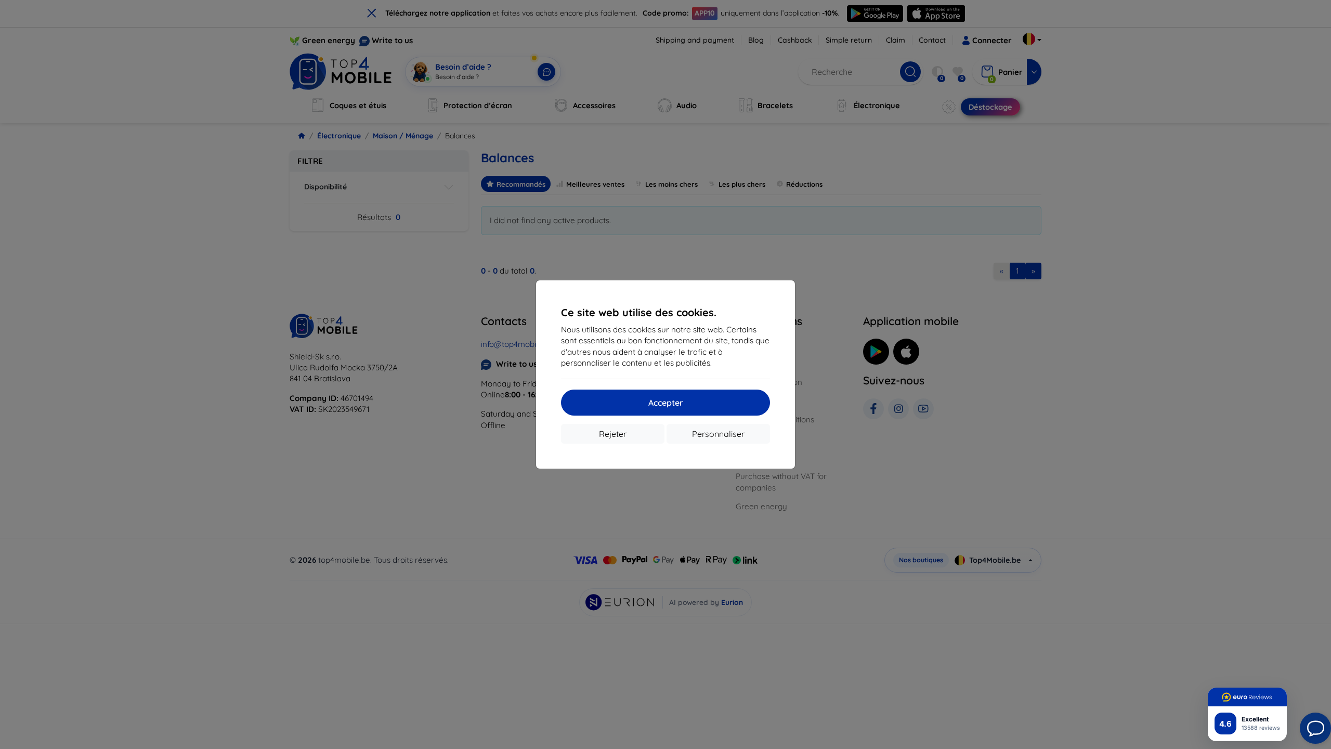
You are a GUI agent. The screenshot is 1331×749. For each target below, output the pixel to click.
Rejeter (613, 434)
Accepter (665, 402)
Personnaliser (718, 434)
